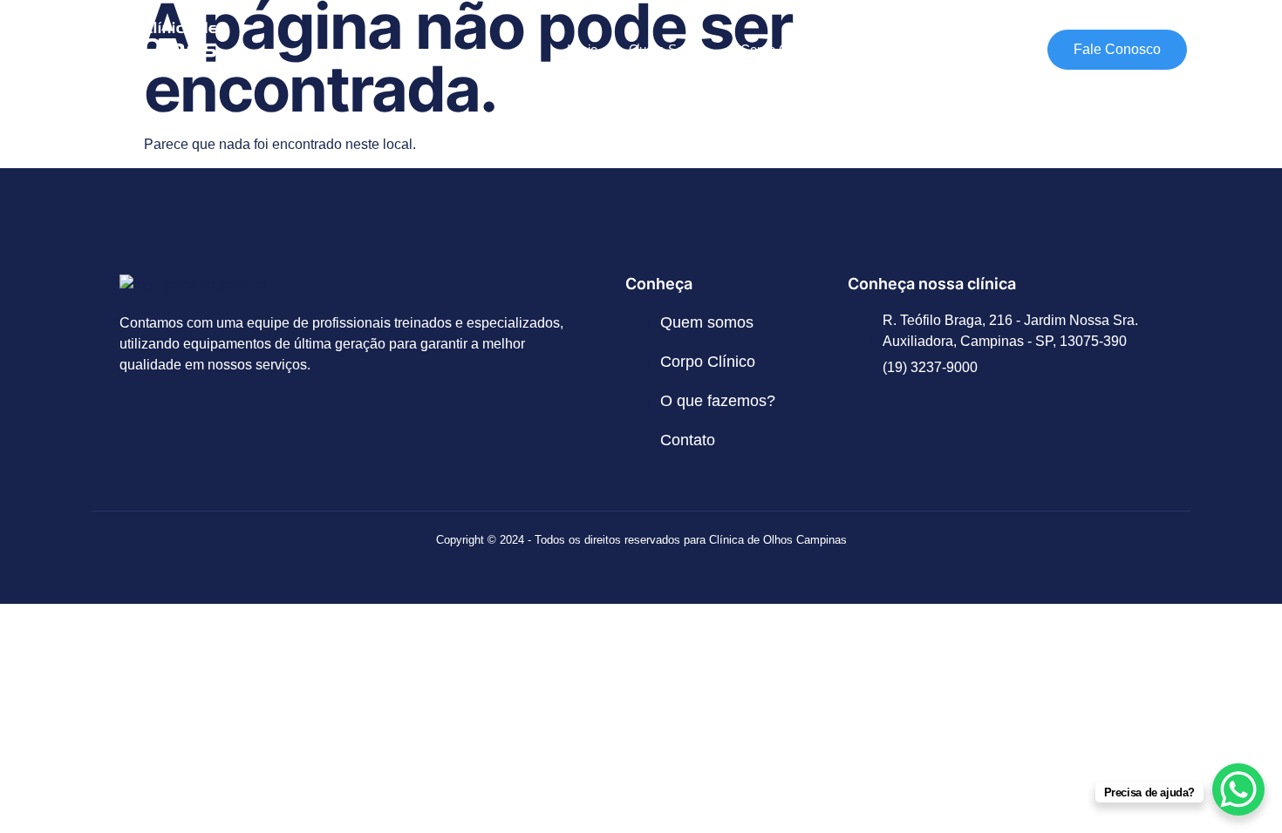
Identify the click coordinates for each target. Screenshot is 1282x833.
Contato (998, 49)
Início (582, 49)
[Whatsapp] (193, 427)
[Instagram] (141, 427)
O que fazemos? (896, 49)
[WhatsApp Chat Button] (1238, 789)
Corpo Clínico (779, 49)
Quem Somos (669, 49)
